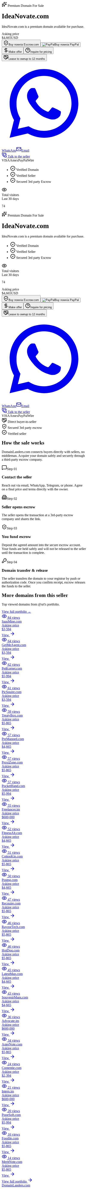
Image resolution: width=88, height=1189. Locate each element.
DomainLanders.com (16, 1185)
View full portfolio (15, 1181)
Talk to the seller (18, 156)
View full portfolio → (16, 611)
